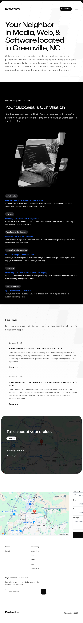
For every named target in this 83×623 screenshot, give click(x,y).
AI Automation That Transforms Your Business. (25, 200)
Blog (32, 564)
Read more (13, 367)
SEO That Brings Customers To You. (20, 255)
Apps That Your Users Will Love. (18, 291)
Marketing (10, 268)
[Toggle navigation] (76, 8)
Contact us (35, 568)
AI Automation (11, 196)
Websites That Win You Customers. (20, 237)
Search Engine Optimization (16, 250)
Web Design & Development (16, 232)
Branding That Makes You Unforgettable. (22, 218)
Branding (9, 214)
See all (8, 551)
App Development (12, 286)
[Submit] (43, 592)
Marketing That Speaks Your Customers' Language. (27, 273)
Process (33, 560)
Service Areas (35, 551)
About (33, 555)
